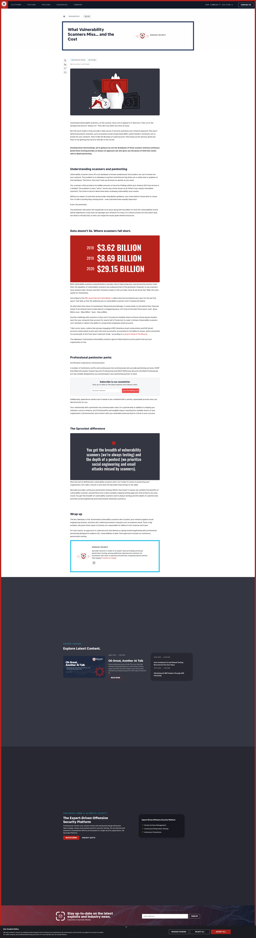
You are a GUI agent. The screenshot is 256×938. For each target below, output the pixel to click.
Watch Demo (71, 838)
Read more (115, 678)
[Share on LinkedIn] (65, 64)
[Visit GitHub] (65, 68)
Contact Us (246, 5)
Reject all (199, 932)
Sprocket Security (100, 547)
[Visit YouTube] (65, 72)
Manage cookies (178, 932)
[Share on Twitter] (65, 60)
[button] (219, 4)
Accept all (221, 932)
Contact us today (109, 558)
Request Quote (88, 838)
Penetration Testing (79, 60)
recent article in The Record (135, 334)
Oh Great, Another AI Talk (125, 660)
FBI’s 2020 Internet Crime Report (98, 298)
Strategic (93, 60)
